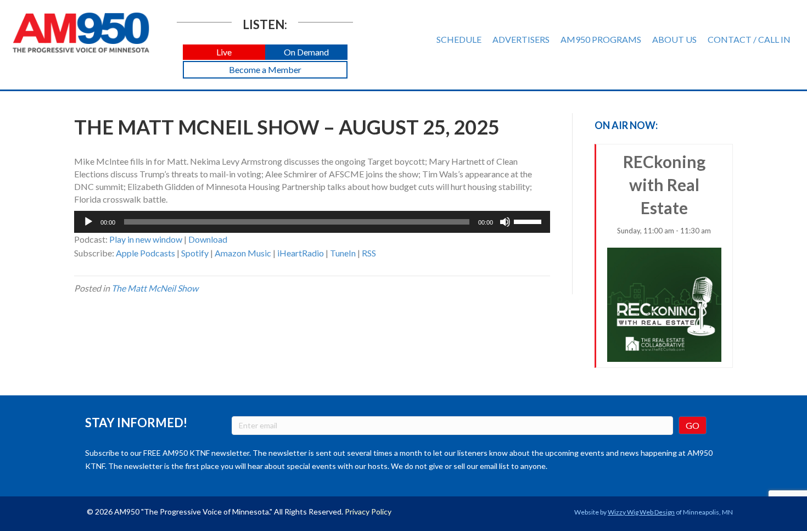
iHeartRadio (300, 253)
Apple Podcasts (145, 253)
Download (207, 239)
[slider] (529, 221)
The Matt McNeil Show (154, 288)
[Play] (88, 221)
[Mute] (505, 221)
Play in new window (145, 239)
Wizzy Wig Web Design (641, 512)
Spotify (195, 253)
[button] (224, 52)
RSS (369, 253)
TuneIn (343, 253)
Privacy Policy (368, 511)
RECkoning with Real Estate (664, 193)
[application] (312, 222)
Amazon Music (243, 253)
